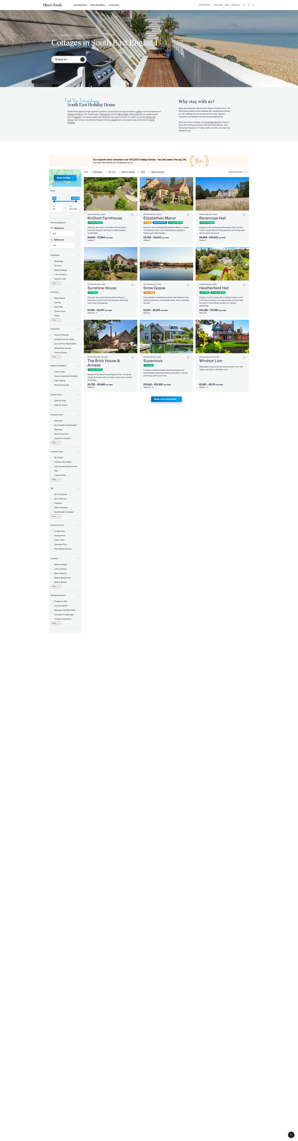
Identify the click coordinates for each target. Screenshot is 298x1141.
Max (70, 206)
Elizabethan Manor (159, 218)
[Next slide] (134, 194)
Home (53, 35)
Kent (80, 114)
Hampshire (105, 114)
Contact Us (235, 5)
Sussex (71, 114)
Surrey (214, 284)
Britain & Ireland (66, 35)
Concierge (113, 5)
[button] (291, 1135)
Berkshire (215, 357)
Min (54, 206)
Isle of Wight (123, 114)
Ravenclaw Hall (212, 218)
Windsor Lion (210, 361)
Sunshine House (102, 288)
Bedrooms (59, 228)
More (54, 283)
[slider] (54, 201)
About (227, 5)
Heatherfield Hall (214, 288)
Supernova (152, 361)
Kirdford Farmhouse (105, 218)
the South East (92, 35)
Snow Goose (154, 288)
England (79, 35)
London (138, 111)
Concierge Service (212, 122)
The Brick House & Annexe (104, 363)
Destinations (80, 5)
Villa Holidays (97, 5)
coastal (114, 120)
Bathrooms (59, 239)
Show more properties (165, 399)
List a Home (218, 5)
